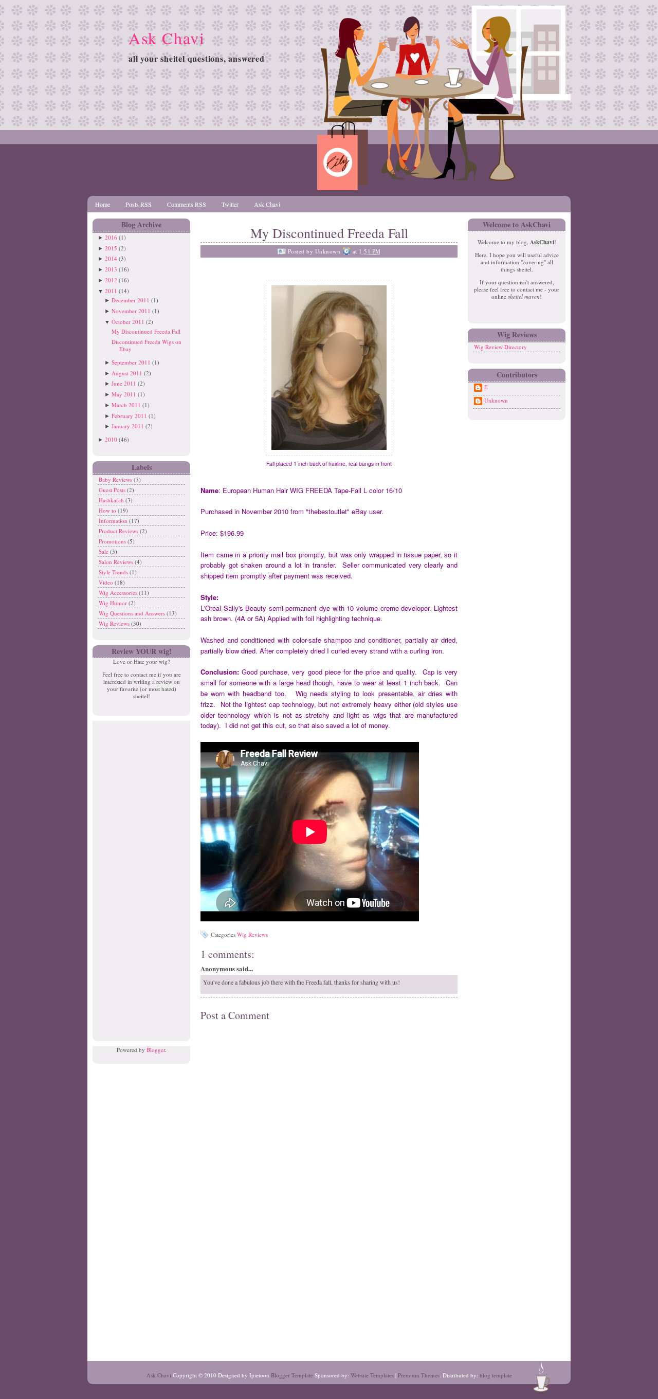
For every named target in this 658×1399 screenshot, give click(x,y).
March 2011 (126, 405)
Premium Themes (419, 1375)
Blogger (156, 1049)
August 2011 (127, 373)
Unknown (496, 400)
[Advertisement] (139, 875)
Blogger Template (292, 1375)
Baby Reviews (116, 479)
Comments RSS (186, 204)
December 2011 (131, 300)
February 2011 (129, 416)
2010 (111, 439)
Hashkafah (112, 500)
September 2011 (131, 362)
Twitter (230, 204)
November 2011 (131, 311)
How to (108, 510)
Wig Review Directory (500, 347)
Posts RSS (138, 204)
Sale (104, 551)
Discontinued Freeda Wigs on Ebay (146, 345)
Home (102, 204)
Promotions (113, 541)
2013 (111, 269)
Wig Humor (114, 603)
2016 (111, 237)
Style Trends (114, 572)
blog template (496, 1375)
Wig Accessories (119, 592)
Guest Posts (113, 490)
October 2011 (128, 321)
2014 (111, 258)
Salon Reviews (117, 562)
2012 (111, 280)
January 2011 (128, 426)
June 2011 (124, 383)
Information (114, 520)
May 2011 (124, 394)
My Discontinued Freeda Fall (146, 331)
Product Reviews (119, 531)
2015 (111, 248)
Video (107, 582)
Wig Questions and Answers (133, 613)
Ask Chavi (167, 38)
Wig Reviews (115, 623)
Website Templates (372, 1375)
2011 (111, 291)
